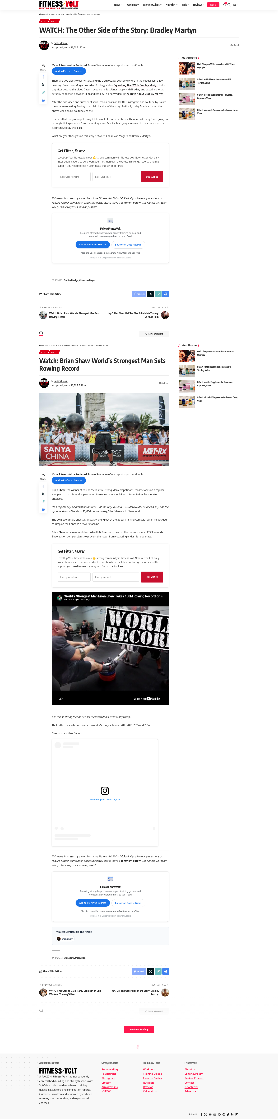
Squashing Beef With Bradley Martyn (136, 85)
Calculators (150, 1091)
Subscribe (152, 176)
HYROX (106, 1091)
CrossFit (106, 1082)
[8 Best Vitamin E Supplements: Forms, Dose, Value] (187, 114)
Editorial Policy (194, 1073)
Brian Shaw (58, 490)
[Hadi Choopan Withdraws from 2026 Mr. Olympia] (187, 68)
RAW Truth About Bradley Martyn (143, 93)
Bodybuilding (110, 1069)
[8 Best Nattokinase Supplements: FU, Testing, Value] (187, 84)
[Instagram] (219, 1114)
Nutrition (148, 1082)
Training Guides (152, 1073)
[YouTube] (210, 1114)
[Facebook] (201, 1114)
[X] (205, 1114)
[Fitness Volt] (59, 5)
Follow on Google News (128, 244)
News (43, 21)
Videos (54, 21)
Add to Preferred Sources (68, 71)
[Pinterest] (224, 1114)
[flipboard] (237, 1114)
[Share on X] (43, 85)
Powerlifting (109, 1073)
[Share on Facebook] (43, 77)
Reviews (148, 1087)
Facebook (100, 253)
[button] (213, 4)
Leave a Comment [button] (155, 334)
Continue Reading (139, 1029)
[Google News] (215, 1114)
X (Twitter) (122, 253)
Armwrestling (110, 1087)
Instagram (111, 253)
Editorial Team (61, 43)
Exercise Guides (152, 1078)
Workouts (149, 1069)
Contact (189, 1082)
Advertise (190, 1091)
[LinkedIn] (232, 1114)
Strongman (80, 957)
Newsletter (191, 1087)
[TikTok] (228, 1114)
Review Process (194, 1078)
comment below (131, 202)
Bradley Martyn (71, 280)
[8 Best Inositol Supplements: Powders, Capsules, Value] (187, 99)
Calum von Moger (87, 280)
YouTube (136, 253)
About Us (190, 1069)
